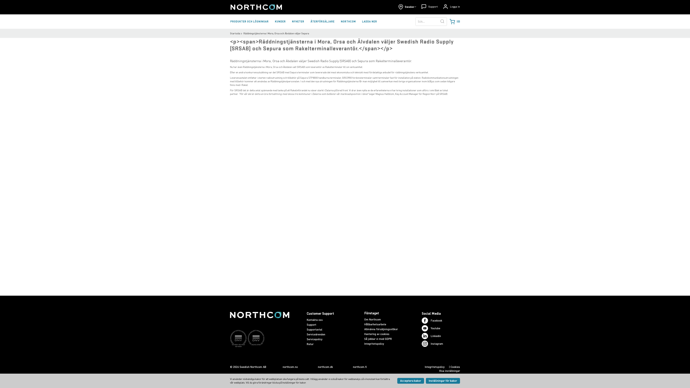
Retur (310, 344)
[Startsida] (256, 7)
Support (433, 6)
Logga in (455, 6)
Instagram (437, 343)
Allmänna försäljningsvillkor (381, 329)
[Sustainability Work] (259, 354)
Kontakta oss (315, 319)
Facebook (436, 320)
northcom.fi (360, 366)
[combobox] (431, 21)
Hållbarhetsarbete (375, 324)
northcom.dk (325, 366)
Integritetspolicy (374, 343)
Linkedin (436, 336)
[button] (407, 7)
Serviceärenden (316, 334)
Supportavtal (314, 329)
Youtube (435, 328)
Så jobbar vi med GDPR (378, 338)
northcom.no (290, 366)
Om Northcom (372, 319)
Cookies (455, 366)
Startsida (235, 33)
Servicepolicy (314, 339)
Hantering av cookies (376, 334)
